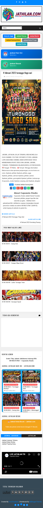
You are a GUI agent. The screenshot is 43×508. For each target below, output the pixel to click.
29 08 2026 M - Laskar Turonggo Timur (13, 282)
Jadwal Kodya (21, 44)
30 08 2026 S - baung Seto (10, 244)
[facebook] (17, 2)
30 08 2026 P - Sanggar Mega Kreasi (13, 263)
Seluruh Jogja (8, 36)
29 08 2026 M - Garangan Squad (11, 302)
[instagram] (19, 2)
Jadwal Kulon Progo (30, 40)
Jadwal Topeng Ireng (9, 444)
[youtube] (23, 2)
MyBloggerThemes (35, 502)
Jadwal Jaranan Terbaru (10, 440)
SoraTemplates (14, 502)
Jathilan (32, 436)
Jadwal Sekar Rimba (8, 442)
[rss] (26, 2)
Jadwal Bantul (34, 36)
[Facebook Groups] (21, 504)
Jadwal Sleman (21, 36)
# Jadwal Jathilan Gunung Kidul (24, 184)
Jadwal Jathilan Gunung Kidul (14, 76)
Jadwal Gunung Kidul (13, 40)
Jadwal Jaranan (11, 436)
